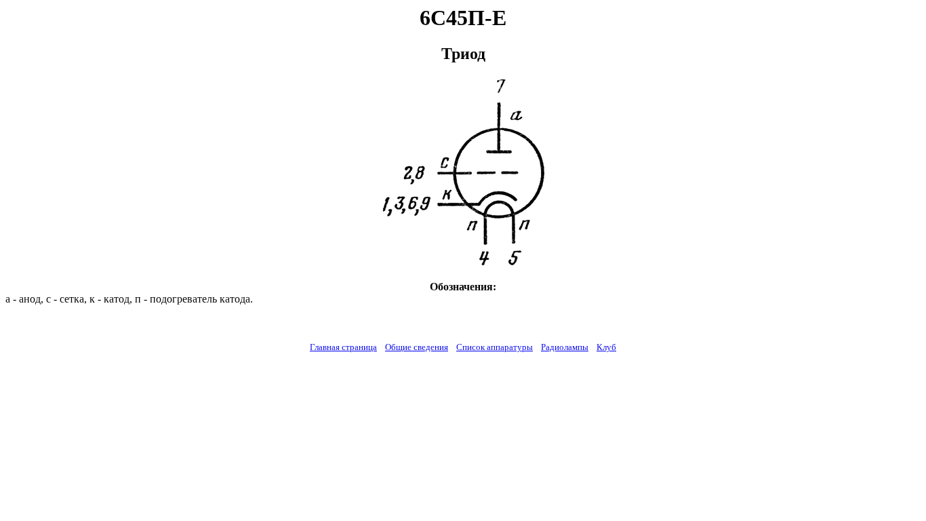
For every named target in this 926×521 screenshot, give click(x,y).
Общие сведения (416, 347)
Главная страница (343, 347)
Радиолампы (564, 347)
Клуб (606, 347)
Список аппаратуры (494, 347)
